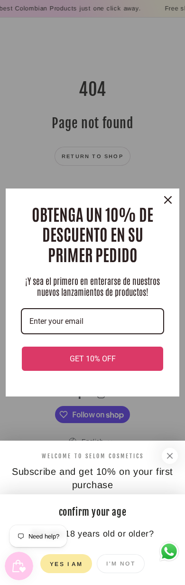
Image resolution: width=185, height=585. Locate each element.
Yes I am (66, 564)
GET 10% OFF (93, 358)
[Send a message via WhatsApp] (169, 551)
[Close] (169, 455)
